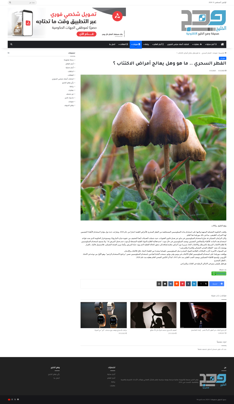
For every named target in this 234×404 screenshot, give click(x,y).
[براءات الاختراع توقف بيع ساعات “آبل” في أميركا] (104, 315)
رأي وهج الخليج (68, 82)
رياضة (147, 44)
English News (69, 60)
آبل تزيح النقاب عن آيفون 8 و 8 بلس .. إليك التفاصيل (208, 330)
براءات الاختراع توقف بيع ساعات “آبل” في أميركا (111, 330)
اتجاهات (71, 71)
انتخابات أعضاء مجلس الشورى (178, 44)
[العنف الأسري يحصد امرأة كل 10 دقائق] (153, 315)
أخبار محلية (211, 44)
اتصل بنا (112, 44)
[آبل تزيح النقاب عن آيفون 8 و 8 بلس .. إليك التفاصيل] (203, 315)
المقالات (123, 44)
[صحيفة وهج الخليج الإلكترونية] (203, 23)
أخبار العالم (158, 44)
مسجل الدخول (212, 349)
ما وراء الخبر (69, 98)
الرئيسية (222, 53)
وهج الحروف (69, 105)
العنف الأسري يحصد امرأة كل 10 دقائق (163, 330)
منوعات (136, 44)
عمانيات (197, 44)
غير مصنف (70, 94)
